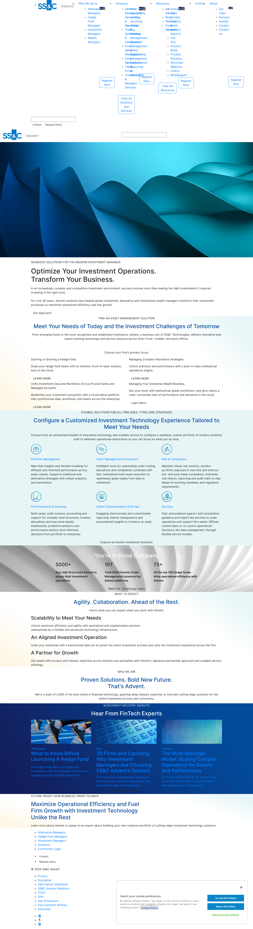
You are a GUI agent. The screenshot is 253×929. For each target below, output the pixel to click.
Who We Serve (87, 3)
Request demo (47, 861)
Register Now (107, 82)
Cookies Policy (149, 907)
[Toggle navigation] (248, 135)
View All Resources (167, 88)
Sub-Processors (48, 901)
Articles (176, 9)
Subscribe (44, 909)
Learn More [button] (138, 403)
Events (199, 3)
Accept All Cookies (225, 898)
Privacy (43, 876)
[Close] (241, 887)
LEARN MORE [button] (42, 378)
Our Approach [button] (42, 313)
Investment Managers (52, 840)
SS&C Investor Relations (53, 888)
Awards (224, 21)
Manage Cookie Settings (225, 914)
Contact (37, 124)
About (214, 3)
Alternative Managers (52, 832)
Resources (163, 3)
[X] (39, 920)
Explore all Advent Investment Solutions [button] (126, 542)
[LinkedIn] (39, 924)
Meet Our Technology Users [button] (126, 588)
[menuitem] (57, 57)
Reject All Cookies (225, 906)
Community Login (49, 849)
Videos (175, 71)
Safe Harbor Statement (53, 884)
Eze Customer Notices (52, 905)
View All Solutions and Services (126, 104)
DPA (40, 896)
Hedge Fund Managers (52, 836)
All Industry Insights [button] (126, 790)
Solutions (122, 3)
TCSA (41, 892)
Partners (224, 17)
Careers (224, 25)
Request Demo (53, 124)
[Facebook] (39, 916)
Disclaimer (44, 880)
